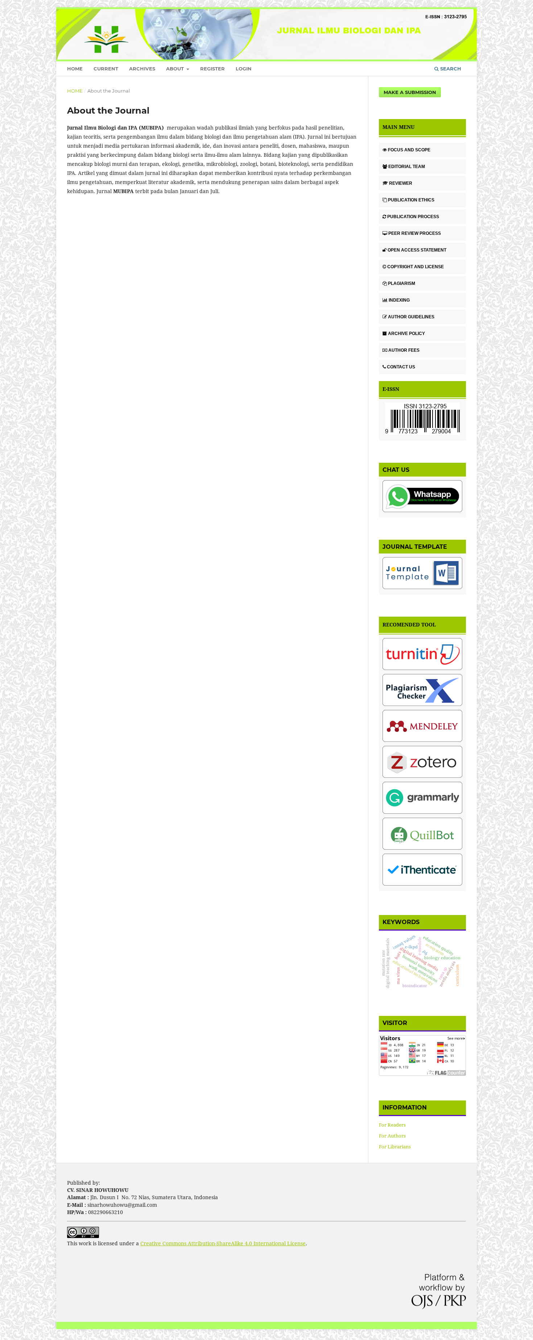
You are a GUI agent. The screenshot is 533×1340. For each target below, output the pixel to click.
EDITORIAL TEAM (406, 166)
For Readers (392, 1125)
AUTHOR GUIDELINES (411, 316)
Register (212, 69)
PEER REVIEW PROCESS (414, 233)
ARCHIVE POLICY (406, 333)
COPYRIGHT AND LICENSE (415, 266)
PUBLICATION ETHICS (411, 200)
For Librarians (395, 1146)
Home (75, 69)
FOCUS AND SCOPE (409, 149)
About (175, 69)
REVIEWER (400, 183)
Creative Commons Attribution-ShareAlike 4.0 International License (223, 1243)
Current (106, 69)
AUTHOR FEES (404, 350)
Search (450, 69)
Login (244, 69)
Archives (142, 69)
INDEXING (399, 300)
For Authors (392, 1135)
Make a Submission (410, 92)
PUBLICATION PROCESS (413, 216)
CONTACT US (401, 366)
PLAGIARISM (401, 283)
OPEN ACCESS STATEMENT (417, 250)
